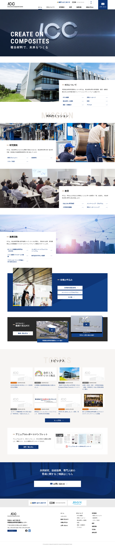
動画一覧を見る (23, 333)
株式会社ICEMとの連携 (38, 255)
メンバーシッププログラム (70, 292)
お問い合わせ (59, 484)
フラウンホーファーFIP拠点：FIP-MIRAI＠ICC (16, 261)
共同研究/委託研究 (70, 288)
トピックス (63, 516)
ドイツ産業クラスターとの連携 (16, 255)
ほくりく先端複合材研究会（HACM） (15, 250)
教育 (93, 523)
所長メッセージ (91, 97)
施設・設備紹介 (67, 104)
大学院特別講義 (67, 207)
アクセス (89, 104)
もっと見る (57, 420)
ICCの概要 (66, 97)
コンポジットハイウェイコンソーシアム (40, 250)
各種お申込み (64, 522)
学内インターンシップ (93, 207)
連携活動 (94, 526)
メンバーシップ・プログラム (95, 203)
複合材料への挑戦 (68, 101)
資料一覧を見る (28, 447)
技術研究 (34, 157)
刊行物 (93, 529)
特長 (88, 101)
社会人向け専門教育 (68, 203)
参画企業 (94, 532)
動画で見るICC (65, 519)
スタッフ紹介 (11, 161)
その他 (70, 297)
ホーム (62, 513)
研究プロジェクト (13, 157)
